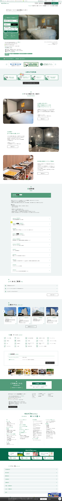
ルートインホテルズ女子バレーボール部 (49, 438)
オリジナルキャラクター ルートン (37, 426)
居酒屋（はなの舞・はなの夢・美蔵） (10, 432)
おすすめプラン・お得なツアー (24, 429)
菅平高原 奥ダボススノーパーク (10, 444)
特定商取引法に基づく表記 (50, 431)
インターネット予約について (50, 419)
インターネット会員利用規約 (24, 436)
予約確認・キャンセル (47, 0)
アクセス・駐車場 (51, 5)
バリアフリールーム (36, 429)
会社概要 (47, 425)
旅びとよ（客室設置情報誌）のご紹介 (37, 433)
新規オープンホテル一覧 (11, 423)
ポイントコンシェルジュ (37, 440)
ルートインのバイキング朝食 (37, 423)
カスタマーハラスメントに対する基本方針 (24, 438)
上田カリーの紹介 (36, 437)
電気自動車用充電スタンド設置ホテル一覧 (37, 431)
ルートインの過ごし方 (22, 419)
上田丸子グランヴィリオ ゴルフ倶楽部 (11, 438)
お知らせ (20, 427)
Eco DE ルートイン (36, 424)
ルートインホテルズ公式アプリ (37, 422)
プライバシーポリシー (49, 430)
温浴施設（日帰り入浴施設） (11, 430)
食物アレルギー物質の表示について (37, 436)
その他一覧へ (52, 294)
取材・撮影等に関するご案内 (50, 432)
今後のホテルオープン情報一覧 (9, 425)
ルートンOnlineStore (36, 427)
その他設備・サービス (46, 5)
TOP (7, 419)
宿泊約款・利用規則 (23, 435)
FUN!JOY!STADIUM (36, 428)
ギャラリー (41, 3)
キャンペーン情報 (22, 431)
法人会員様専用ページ (22, 432)
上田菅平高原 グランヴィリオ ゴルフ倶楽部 (11, 440)
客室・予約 (34, 5)
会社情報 (46, 423)
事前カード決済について (50, 422)
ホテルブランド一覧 (9, 427)
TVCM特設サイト (49, 429)
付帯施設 (7, 428)
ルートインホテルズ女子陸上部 (49, 435)
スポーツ (21, 423)
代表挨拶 (47, 426)
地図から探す (9, 422)
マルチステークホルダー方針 (50, 433)
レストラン (40, 5)
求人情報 (47, 427)
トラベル (21, 422)
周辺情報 (56, 5)
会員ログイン (55, 0)
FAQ (37, 3)
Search (14, 24)
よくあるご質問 (50, 396)
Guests (5, 22)
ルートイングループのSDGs (50, 428)
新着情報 (49, 394)
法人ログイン (60, 0)
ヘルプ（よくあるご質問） (23, 426)
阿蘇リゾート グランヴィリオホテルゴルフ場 (11, 436)
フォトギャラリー (51, 393)
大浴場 (37, 5)
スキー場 (7, 442)
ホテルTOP (30, 5)
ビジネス (21, 421)
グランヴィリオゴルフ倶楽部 (10, 433)
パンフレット (48, 3)
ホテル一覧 (8, 421)
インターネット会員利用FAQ (50, 421)
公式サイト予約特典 (22, 424)
